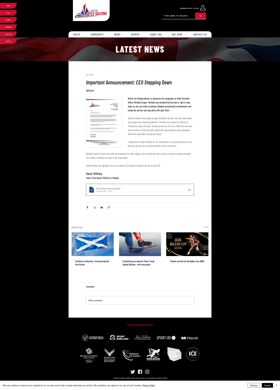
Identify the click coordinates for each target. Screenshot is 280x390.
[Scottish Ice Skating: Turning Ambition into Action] (93, 244)
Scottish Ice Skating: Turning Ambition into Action (92, 263)
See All (206, 227)
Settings (254, 385)
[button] (77, 34)
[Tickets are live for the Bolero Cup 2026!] (187, 244)
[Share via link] (108, 207)
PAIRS (8, 13)
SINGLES (8, 5)
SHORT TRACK (8, 34)
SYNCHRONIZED (8, 27)
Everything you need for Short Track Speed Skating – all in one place (138, 263)
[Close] (276, 385)
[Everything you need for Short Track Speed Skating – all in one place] (140, 244)
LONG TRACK (8, 41)
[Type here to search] (200, 16)
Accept (267, 385)
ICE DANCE (8, 20)
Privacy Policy (148, 385)
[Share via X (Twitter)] (94, 207)
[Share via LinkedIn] (101, 207)
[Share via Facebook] (87, 207)
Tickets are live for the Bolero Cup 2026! (187, 261)
